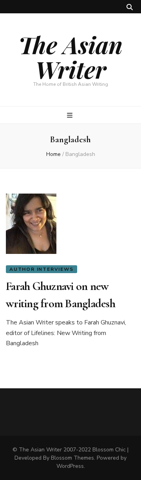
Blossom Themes (72, 458)
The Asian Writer (70, 57)
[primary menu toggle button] (70, 115)
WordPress (70, 466)
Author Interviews (41, 269)
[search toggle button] (130, 7)
